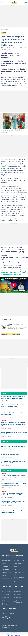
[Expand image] (26, 115)
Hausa (9, 270)
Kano (3, 166)
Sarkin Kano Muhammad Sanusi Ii (10, 334)
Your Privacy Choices (15, 635)
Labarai (7, 29)
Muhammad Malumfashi (21, 47)
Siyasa (2, 408)
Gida (2, 29)
